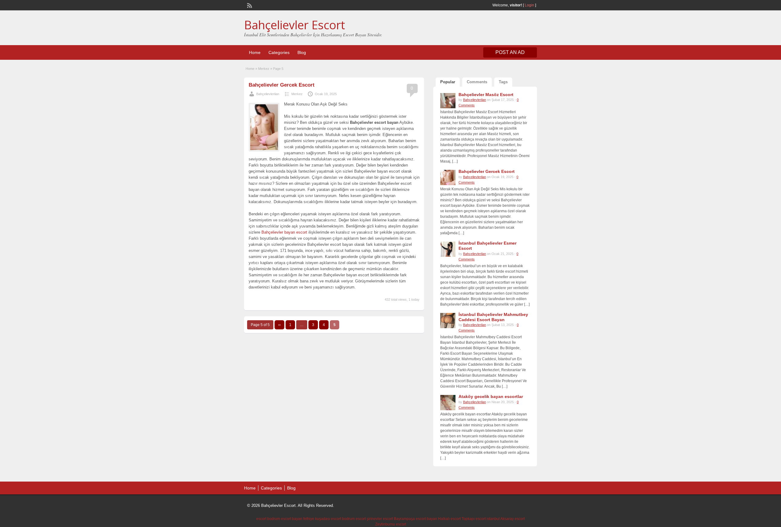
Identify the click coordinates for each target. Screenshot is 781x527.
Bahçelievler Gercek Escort (282, 85)
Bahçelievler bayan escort (284, 232)
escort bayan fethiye (297, 519)
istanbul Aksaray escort (506, 519)
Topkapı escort (474, 519)
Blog (301, 52)
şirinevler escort (380, 519)
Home (255, 52)
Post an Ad (510, 52)
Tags (503, 82)
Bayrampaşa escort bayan (415, 519)
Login (529, 5)
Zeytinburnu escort (390, 524)
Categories (279, 52)
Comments (477, 82)
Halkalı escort (449, 519)
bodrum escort (354, 519)
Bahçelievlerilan (267, 94)
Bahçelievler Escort (294, 25)
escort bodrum (268, 519)
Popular (447, 82)
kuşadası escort (328, 519)
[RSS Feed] (249, 4)
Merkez (263, 68)
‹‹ (279, 325)
